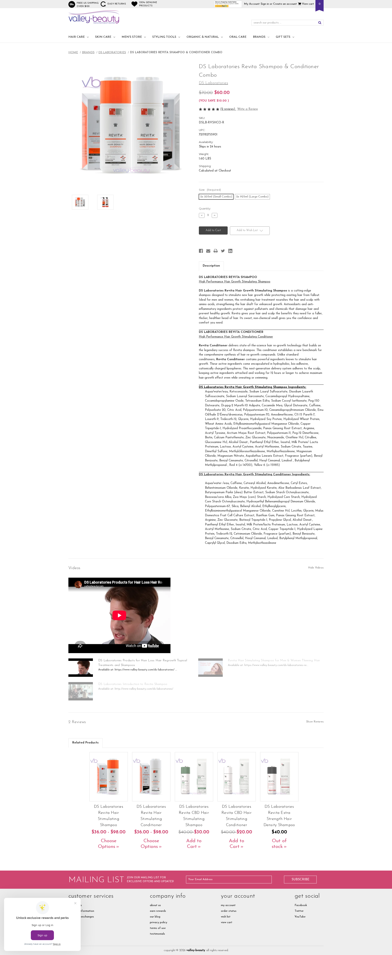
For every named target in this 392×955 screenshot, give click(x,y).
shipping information (81, 911)
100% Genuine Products (148, 4)
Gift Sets (283, 37)
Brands (259, 37)
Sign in (265, 4)
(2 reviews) (228, 109)
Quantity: (205, 208)
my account (228, 905)
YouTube (300, 916)
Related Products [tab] (85, 742)
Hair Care (76, 37)
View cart (307, 4)
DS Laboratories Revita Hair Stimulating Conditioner (151, 816)
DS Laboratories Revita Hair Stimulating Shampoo (108, 816)
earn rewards (158, 911)
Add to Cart (194, 844)
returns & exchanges (81, 916)
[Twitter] (223, 251)
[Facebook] (201, 251)
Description (211, 265)
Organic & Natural (203, 37)
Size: (210, 189)
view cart (226, 922)
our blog (155, 916)
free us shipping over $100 (88, 5)
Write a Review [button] (247, 109)
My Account (252, 4)
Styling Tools (164, 37)
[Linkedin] (230, 251)
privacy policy (158, 922)
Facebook (301, 905)
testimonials (157, 933)
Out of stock (279, 844)
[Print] (216, 251)
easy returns (117, 4)
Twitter (299, 911)
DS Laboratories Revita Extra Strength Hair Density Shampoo (279, 816)
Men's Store (132, 37)
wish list (226, 916)
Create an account (285, 4)
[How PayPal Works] (228, 4)
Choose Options (107, 844)
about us (155, 905)
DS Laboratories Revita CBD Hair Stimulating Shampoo (194, 816)
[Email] (208, 251)
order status (228, 911)
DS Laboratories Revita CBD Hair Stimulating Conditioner (237, 816)
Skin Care (103, 37)
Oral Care (237, 37)
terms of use (158, 928)
